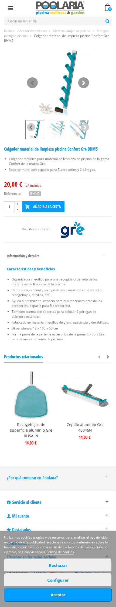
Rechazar (58, 565)
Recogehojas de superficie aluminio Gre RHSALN (31, 430)
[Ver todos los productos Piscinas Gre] (72, 229)
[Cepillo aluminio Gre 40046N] (85, 395)
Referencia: (12, 193)
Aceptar (58, 594)
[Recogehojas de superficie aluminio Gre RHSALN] (31, 395)
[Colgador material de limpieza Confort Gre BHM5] (58, 82)
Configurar (58, 580)
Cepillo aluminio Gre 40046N (85, 427)
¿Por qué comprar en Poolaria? (32, 478)
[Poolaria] (60, 7)
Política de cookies (60, 552)
